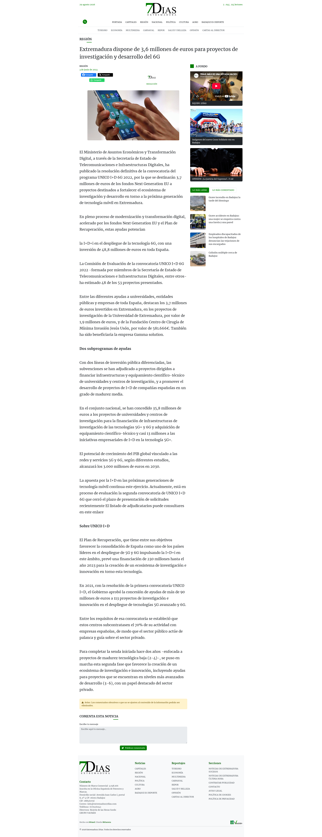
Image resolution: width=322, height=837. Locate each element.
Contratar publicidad (221, 782)
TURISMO (102, 30)
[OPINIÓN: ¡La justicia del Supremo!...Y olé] (216, 162)
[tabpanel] (216, 232)
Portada (117, 22)
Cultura (184, 22)
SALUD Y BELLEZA (177, 30)
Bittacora (107, 822)
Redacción (151, 84)
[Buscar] (85, 22)
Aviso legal (215, 791)
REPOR (161, 30)
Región (144, 22)
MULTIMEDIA (133, 30)
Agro (195, 22)
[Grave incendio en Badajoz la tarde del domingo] (198, 203)
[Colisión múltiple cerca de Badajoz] (198, 258)
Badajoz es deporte (213, 22)
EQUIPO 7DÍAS (199, 103)
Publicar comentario (135, 748)
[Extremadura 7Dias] (161, 9)
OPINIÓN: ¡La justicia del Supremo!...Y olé (212, 179)
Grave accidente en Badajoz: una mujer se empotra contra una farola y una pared (224, 219)
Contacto (214, 786)
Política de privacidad (222, 799)
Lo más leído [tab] (199, 190)
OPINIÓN (194, 30)
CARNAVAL (148, 30)
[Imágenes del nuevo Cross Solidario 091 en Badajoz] (216, 123)
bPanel (92, 822)
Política (171, 22)
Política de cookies (220, 795)
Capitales (131, 22)
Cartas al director (213, 30)
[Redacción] (152, 77)
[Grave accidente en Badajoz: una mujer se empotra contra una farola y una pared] (198, 222)
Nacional (157, 22)
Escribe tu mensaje (88, 724)
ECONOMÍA (116, 30)
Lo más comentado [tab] (223, 190)
